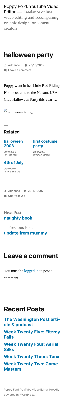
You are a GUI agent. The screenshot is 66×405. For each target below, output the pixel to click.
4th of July (13, 162)
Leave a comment (19, 70)
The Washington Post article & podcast (32, 322)
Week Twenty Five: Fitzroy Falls (32, 334)
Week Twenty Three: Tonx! (32, 356)
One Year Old (16, 195)
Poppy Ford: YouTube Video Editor (26, 389)
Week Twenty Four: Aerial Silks (31, 347)
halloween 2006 (13, 143)
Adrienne (14, 65)
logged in (31, 270)
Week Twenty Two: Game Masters (31, 366)
